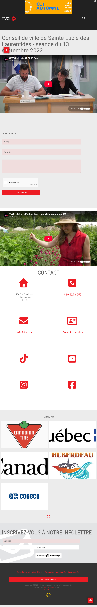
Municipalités (61, 572)
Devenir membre (73, 332)
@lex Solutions (49, 587)
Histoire (40, 572)
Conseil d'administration (26, 572)
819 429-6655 (72, 294)
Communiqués (73, 572)
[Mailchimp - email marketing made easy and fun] (48, 555)
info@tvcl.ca (24, 332)
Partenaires (50, 572)
